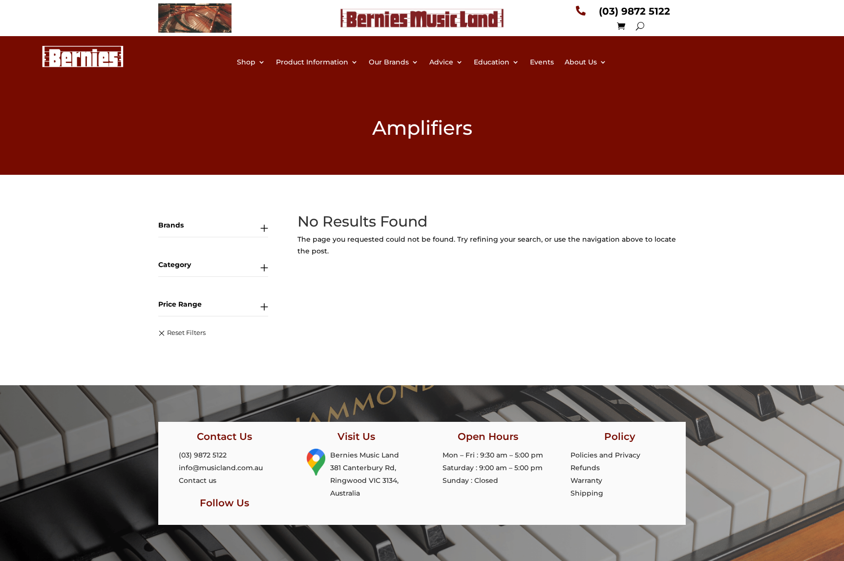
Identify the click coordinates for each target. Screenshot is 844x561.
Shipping (586, 493)
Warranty (586, 480)
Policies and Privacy (605, 455)
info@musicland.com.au (221, 467)
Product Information (312, 62)
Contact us (197, 480)
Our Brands (389, 62)
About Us (581, 62)
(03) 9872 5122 (203, 455)
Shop (246, 62)
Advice (441, 62)
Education (491, 62)
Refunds (585, 467)
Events (542, 62)
